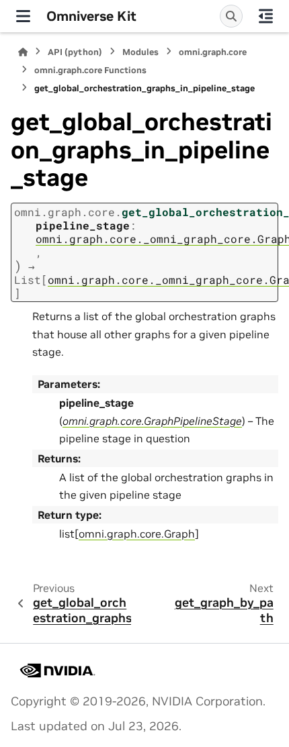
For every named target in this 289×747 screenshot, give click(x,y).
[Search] (231, 16)
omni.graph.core (213, 52)
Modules (140, 52)
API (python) (75, 52)
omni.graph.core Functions (90, 70)
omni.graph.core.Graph (137, 533)
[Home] (23, 52)
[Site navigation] (23, 16)
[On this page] (265, 16)
